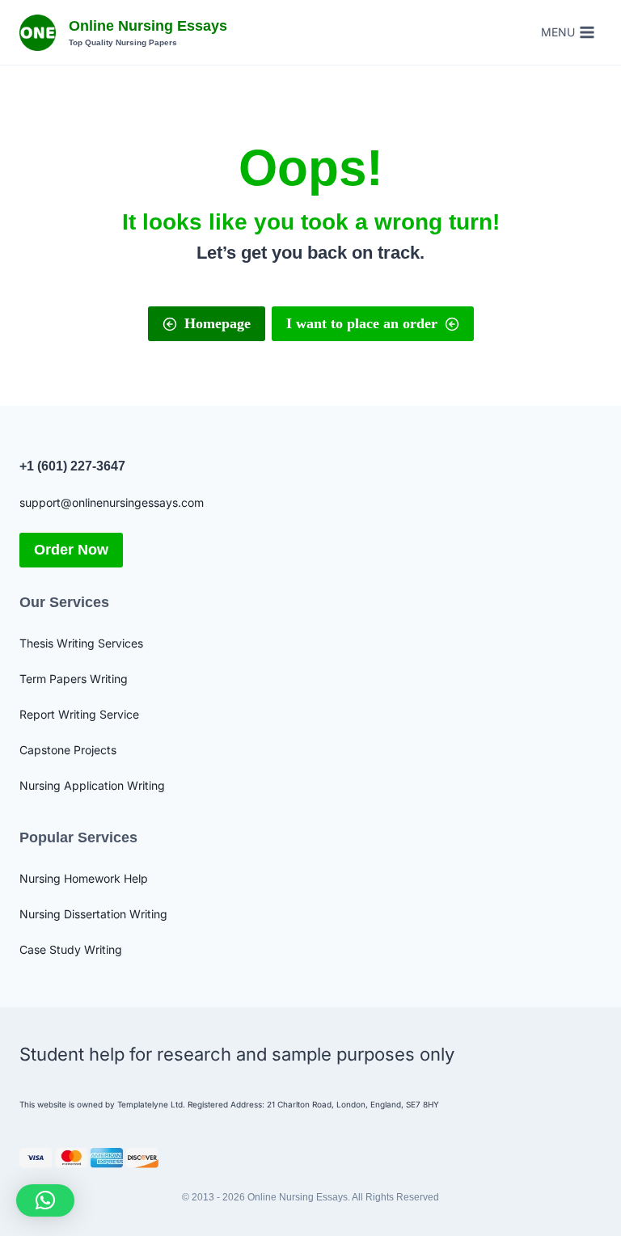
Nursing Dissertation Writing (93, 914)
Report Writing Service (79, 714)
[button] (45, 1200)
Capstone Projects (67, 750)
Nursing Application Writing (92, 785)
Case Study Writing (70, 949)
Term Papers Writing (73, 678)
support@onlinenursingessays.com (111, 502)
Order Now (71, 550)
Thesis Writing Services (81, 643)
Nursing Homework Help (83, 878)
